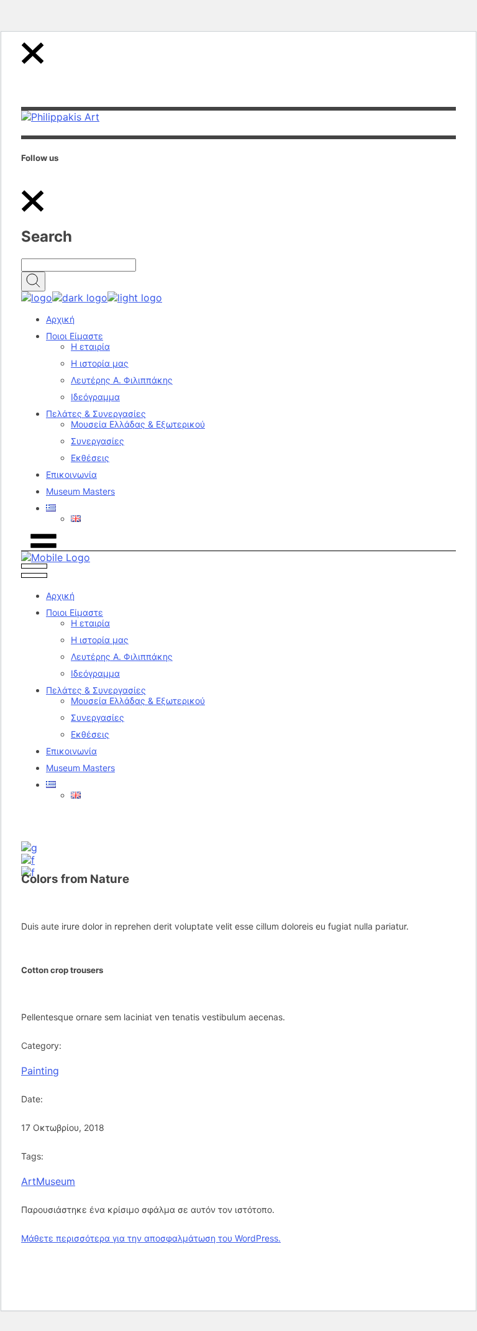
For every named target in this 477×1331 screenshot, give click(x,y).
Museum (55, 1181)
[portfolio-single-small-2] (28, 860)
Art (28, 1181)
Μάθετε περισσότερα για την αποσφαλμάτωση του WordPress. (151, 1238)
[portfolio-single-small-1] (29, 847)
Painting (40, 1070)
